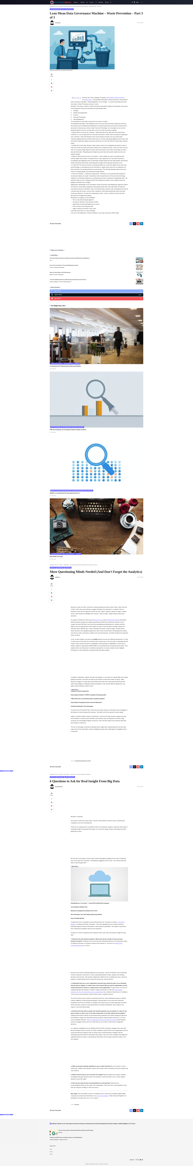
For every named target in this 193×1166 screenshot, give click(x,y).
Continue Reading (6, 770)
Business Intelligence (54, 281)
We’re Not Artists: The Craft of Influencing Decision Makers (86, 914)
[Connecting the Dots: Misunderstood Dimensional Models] (96, 336)
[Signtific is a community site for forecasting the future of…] (96, 463)
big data (81, 760)
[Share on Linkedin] (51, 90)
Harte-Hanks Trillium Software (115, 97)
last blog (88, 99)
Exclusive (52, 267)
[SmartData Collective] (60, 2)
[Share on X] (51, 83)
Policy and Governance (67, 9)
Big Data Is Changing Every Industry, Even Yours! (84, 910)
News (51, 260)
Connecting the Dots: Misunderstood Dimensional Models (65, 366)
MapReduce (68, 567)
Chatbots (60, 1132)
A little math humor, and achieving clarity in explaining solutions (88, 698)
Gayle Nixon (57, 22)
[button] (111, 2)
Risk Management (67, 281)
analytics (77, 760)
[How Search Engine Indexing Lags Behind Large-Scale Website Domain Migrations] (139, 260)
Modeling (77, 363)
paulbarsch (57, 577)
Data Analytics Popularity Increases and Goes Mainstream (86, 702)
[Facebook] (96, 291)
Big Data (52, 274)
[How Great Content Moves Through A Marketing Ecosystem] (139, 267)
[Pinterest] (96, 298)
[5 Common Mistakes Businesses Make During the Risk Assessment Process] (139, 281)
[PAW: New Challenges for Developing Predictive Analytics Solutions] (96, 400)
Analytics (53, 567)
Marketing (62, 267)
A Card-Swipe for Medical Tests (79, 907)
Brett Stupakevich (59, 786)
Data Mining (57, 427)
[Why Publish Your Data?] (96, 526)
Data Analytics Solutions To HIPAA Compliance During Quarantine (88, 695)
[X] (96, 295)
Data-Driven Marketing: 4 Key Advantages (82, 706)
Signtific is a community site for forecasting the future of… (65, 493)
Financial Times (98, 620)
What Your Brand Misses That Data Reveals (60, 272)
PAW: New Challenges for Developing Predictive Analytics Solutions (68, 429)
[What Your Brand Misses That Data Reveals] (139, 274)
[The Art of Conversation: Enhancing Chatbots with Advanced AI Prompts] (53, 1132)
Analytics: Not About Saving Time (80, 691)
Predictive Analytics (78, 427)
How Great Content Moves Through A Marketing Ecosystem (64, 265)
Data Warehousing (55, 9)
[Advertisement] (99, 83)
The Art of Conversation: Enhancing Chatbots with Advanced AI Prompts (75, 1130)
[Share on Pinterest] (51, 87)
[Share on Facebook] (51, 80)
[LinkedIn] (142, 1160)
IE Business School (113, 620)
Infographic (56, 267)
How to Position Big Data (77, 918)
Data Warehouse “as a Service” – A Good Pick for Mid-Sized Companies (90, 903)
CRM (52, 427)
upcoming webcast (102, 1096)
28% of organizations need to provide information (102, 1020)
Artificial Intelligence (54, 1139)
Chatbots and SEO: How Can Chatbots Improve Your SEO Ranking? (66, 1137)
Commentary (60, 567)
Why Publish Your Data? (56, 556)
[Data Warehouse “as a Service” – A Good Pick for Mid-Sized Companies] (99, 884)
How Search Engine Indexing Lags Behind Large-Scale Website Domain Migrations (69, 258)
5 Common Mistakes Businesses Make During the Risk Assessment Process (68, 279)
